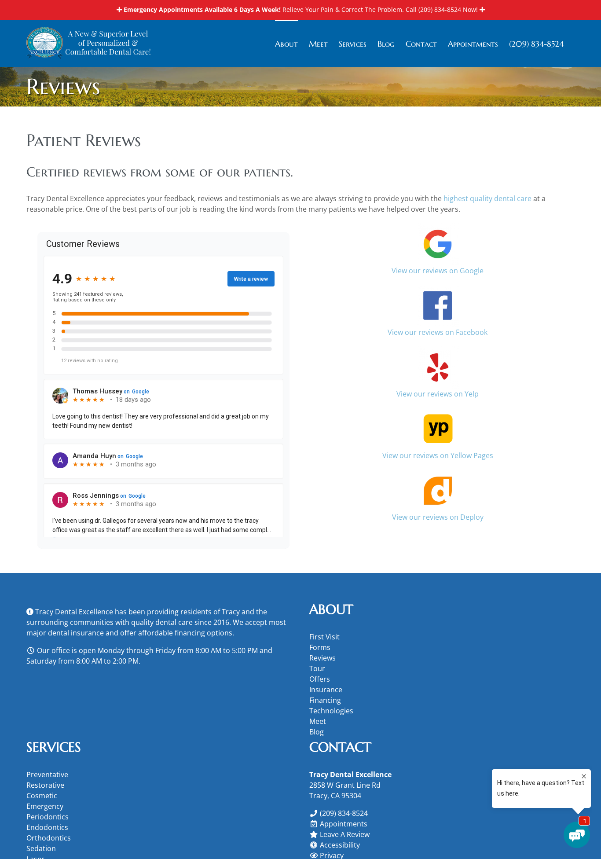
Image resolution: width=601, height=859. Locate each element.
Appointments (343, 824)
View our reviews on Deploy (438, 517)
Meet (317, 721)
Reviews (322, 658)
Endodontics (47, 827)
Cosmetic (41, 795)
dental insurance (76, 633)
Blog (316, 732)
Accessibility (340, 845)
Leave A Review (345, 834)
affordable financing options (185, 633)
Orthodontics (48, 838)
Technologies (331, 711)
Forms (319, 647)
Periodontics (47, 817)
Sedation (41, 848)
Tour (317, 668)
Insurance (325, 689)
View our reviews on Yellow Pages (437, 455)
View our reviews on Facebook (437, 332)
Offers (319, 679)
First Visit (324, 637)
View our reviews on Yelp (437, 394)
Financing (325, 700)
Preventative (47, 774)
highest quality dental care (487, 198)
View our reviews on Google (438, 270)
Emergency (44, 806)
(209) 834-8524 (439, 9)
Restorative (45, 785)
